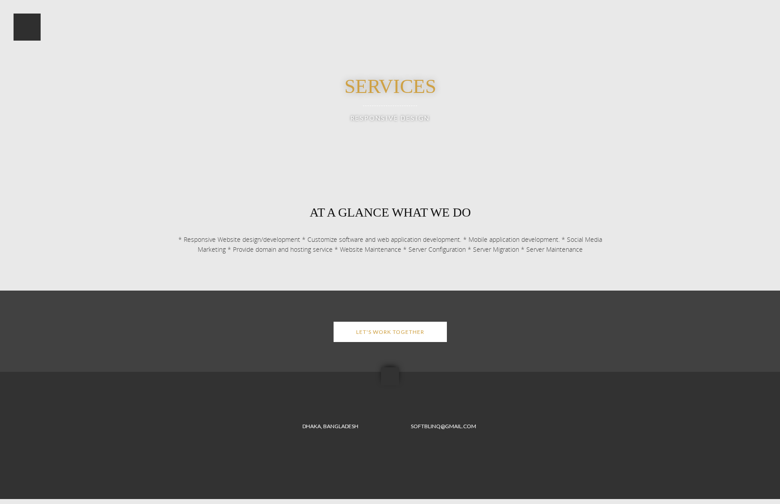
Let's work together (390, 331)
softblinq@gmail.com (443, 426)
